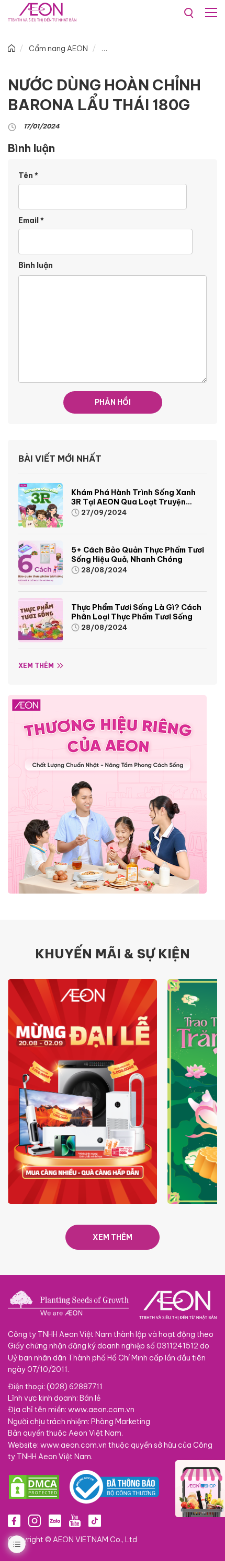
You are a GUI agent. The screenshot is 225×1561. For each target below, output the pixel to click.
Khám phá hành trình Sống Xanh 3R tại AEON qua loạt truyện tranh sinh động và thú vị (133, 502)
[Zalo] (55, 1520)
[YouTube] (75, 1520)
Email (31, 220)
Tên (28, 175)
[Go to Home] (11, 48)
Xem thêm (36, 666)
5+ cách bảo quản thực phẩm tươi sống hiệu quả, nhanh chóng (137, 554)
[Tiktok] (94, 1520)
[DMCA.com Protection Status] (34, 1487)
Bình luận (35, 265)
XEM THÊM (112, 1237)
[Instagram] (34, 1520)
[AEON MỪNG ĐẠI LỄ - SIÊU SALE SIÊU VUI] (82, 1091)
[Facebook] (14, 1520)
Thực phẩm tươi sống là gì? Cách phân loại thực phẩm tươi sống (136, 612)
